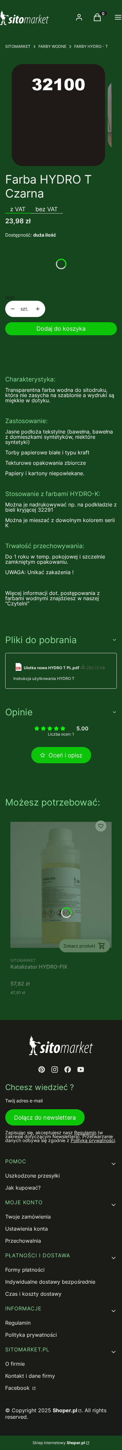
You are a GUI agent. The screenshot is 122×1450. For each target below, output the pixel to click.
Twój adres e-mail (24, 1101)
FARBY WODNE (52, 46)
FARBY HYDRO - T (91, 46)
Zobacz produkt (79, 945)
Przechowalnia (23, 1240)
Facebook (18, 1388)
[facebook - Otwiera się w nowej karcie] (68, 1069)
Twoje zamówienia (28, 1216)
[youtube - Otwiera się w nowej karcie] (81, 1069)
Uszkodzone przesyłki (32, 1175)
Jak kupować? (23, 1187)
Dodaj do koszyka (61, 328)
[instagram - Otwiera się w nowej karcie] (55, 1069)
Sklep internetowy (59, 1443)
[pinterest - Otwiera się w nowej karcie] (42, 1069)
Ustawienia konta (26, 1228)
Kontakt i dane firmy (30, 1376)
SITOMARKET (18, 46)
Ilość (10, 297)
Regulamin (85, 1132)
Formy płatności (25, 1269)
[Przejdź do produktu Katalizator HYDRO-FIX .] (61, 884)
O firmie (15, 1363)
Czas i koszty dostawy (33, 1294)
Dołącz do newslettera (45, 1117)
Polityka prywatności (31, 1335)
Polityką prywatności (93, 1140)
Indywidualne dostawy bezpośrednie (50, 1281)
